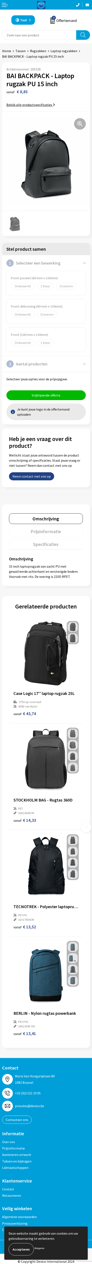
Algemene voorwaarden (19, 1217)
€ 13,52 (24, 926)
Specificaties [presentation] (45, 544)
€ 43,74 (24, 713)
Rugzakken (38, 51)
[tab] (46, 518)
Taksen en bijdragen (16, 1161)
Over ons (8, 1142)
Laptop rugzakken (63, 51)
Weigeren (39, 1248)
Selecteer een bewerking (35, 263)
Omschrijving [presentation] (46, 519)
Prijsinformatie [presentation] (46, 531)
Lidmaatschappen (15, 1167)
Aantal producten (28, 363)
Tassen (20, 51)
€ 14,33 (24, 820)
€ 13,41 (24, 1033)
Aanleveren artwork (16, 1154)
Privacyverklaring (15, 1223)
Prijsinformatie (13, 1148)
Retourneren (11, 1195)
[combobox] (39, 35)
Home (6, 51)
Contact (8, 1189)
